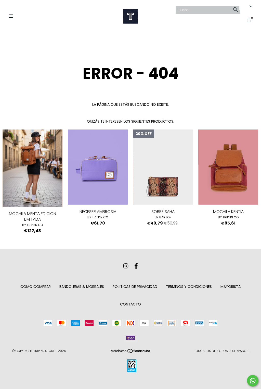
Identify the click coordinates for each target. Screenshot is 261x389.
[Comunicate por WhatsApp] (252, 380)
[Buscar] (235, 10)
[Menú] (12, 16)
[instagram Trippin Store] (126, 266)
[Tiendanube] (130, 352)
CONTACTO (130, 304)
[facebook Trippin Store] (136, 266)
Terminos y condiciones (189, 286)
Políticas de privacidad (135, 286)
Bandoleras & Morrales (81, 286)
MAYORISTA (230, 286)
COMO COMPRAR (35, 286)
